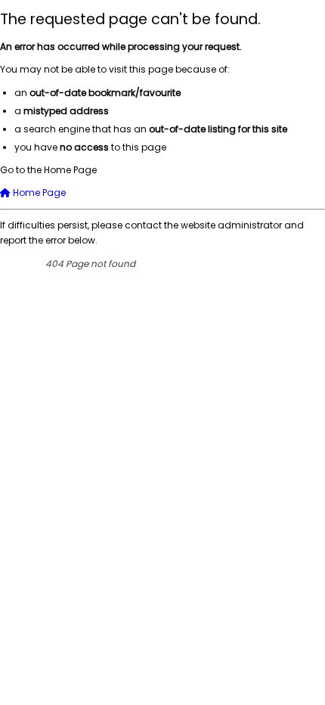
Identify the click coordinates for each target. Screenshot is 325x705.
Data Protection (187, 310)
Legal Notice (289, 310)
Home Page (38, 192)
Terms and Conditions (261, 338)
